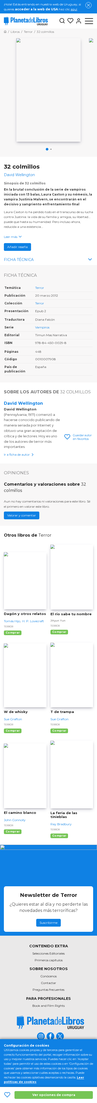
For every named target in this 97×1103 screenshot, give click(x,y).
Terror (39, 288)
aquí (74, 9)
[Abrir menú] (89, 21)
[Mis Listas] (69, 21)
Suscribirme (48, 923)
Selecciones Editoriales (48, 953)
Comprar (13, 632)
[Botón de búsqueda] (62, 21)
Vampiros (42, 327)
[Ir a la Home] (5, 32)
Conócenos (48, 976)
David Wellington (23, 403)
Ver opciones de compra (53, 1095)
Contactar (48, 983)
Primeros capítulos (49, 960)
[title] (50, 1022)
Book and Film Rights (48, 1006)
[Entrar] (77, 21)
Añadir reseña (17, 247)
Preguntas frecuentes (48, 990)
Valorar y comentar (21, 515)
